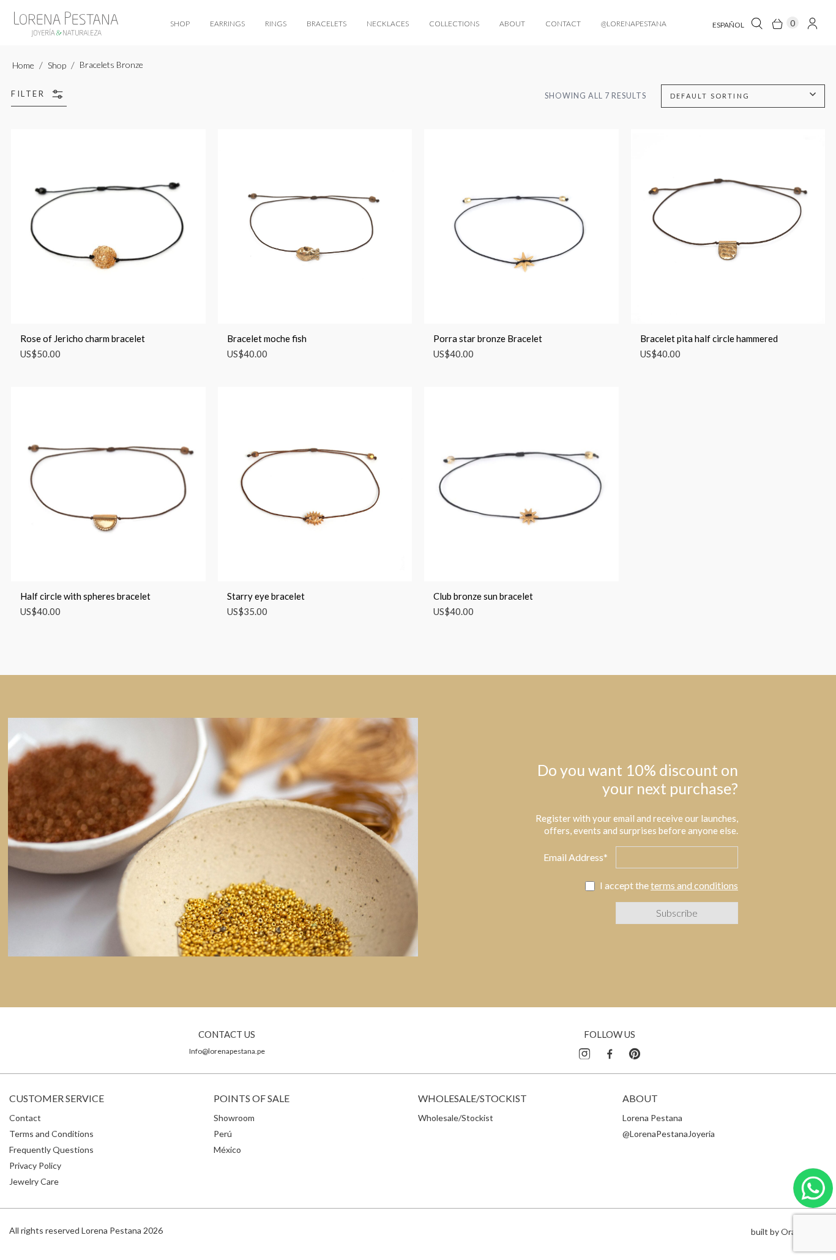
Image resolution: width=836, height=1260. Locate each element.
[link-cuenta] (812, 23)
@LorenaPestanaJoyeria (668, 1133)
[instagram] (584, 1052)
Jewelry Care (34, 1181)
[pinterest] (634, 1052)
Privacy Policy (35, 1165)
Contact (25, 1118)
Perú (223, 1133)
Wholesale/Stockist (455, 1118)
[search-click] (757, 23)
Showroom (234, 1118)
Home (23, 65)
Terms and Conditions (51, 1133)
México (227, 1149)
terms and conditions (694, 885)
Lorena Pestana (652, 1118)
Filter (29, 94)
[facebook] (609, 1052)
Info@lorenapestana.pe (227, 1051)
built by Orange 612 (789, 1231)
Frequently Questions (51, 1149)
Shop (57, 65)
